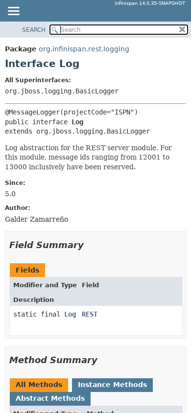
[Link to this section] (91, 245)
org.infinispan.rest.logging (84, 49)
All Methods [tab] (39, 385)
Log (70, 314)
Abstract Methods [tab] (50, 398)
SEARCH (34, 29)
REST (89, 314)
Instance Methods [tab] (112, 385)
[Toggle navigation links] (13, 12)
